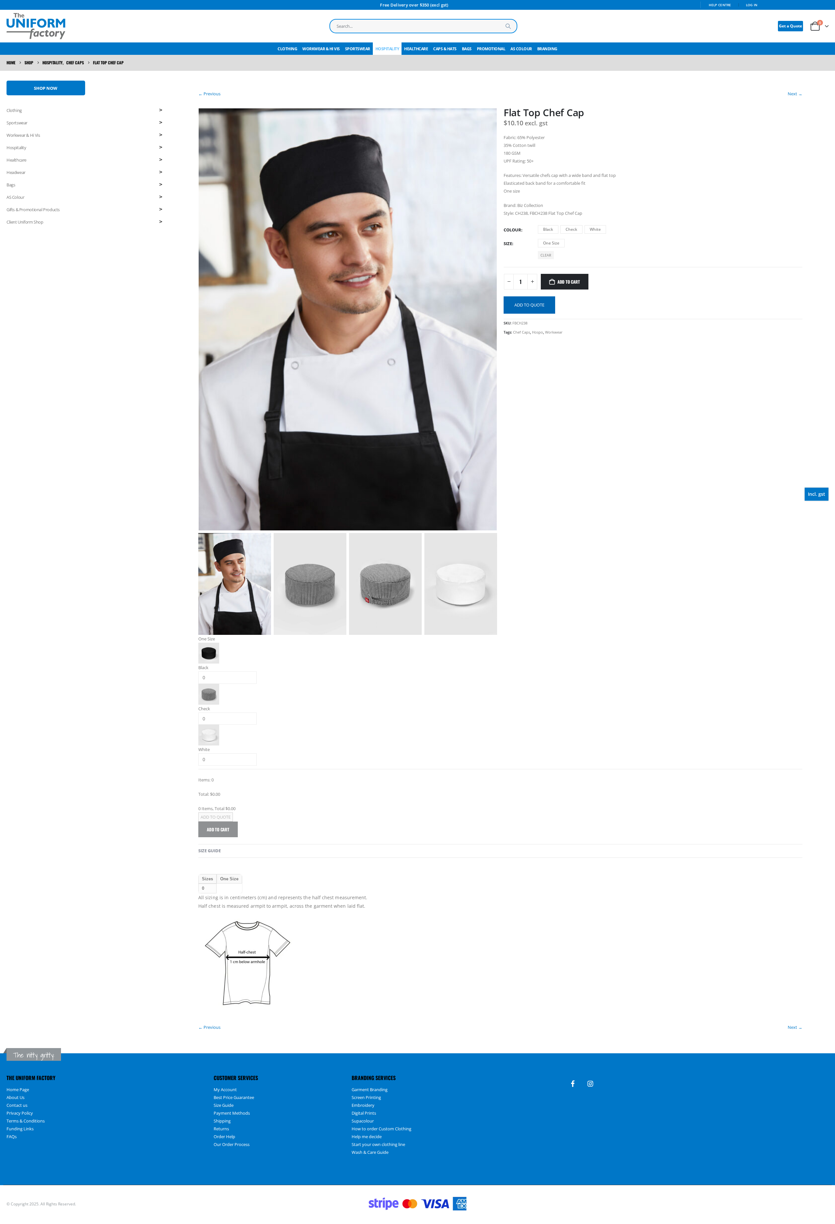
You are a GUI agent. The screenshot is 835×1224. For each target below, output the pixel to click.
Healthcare (416, 49)
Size (508, 243)
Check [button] (571, 229)
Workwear (554, 332)
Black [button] (548, 229)
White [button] (595, 229)
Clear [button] (545, 255)
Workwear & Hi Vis (321, 49)
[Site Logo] (36, 26)
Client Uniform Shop (25, 222)
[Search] (508, 26)
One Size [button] (551, 243)
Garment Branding (369, 1089)
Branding (547, 49)
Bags (467, 49)
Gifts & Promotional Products (33, 209)
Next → (795, 94)
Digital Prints (364, 1113)
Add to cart (568, 281)
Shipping (222, 1121)
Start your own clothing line (378, 1144)
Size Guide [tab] (209, 851)
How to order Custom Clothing (381, 1129)
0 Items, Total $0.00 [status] (216, 808)
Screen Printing (366, 1097)
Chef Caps (521, 332)
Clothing (287, 49)
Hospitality (387, 49)
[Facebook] (572, 1083)
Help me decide (367, 1136)
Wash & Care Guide (370, 1152)
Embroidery (363, 1105)
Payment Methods (232, 1113)
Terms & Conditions (26, 1121)
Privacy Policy (20, 1113)
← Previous (209, 94)
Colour (512, 230)
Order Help (224, 1136)
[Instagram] (590, 1083)
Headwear (16, 172)
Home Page (18, 1089)
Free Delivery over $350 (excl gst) (414, 5)
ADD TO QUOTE (529, 305)
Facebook (823, 1204)
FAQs (12, 1136)
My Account (225, 1089)
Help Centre (720, 5)
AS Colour (521, 49)
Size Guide (224, 1105)
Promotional (491, 49)
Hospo (537, 332)
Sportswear (357, 49)
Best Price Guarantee (234, 1097)
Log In (752, 5)
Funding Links (20, 1129)
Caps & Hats (445, 49)
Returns (221, 1129)
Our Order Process (232, 1144)
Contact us (17, 1105)
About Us (15, 1097)
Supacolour (363, 1121)
